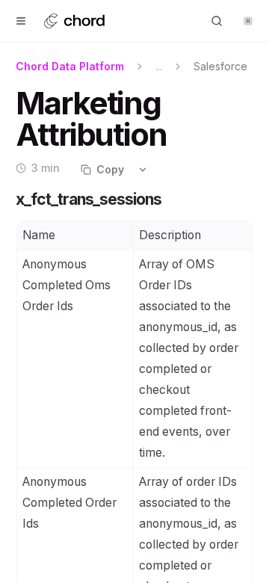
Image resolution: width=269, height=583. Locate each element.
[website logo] (85, 21)
